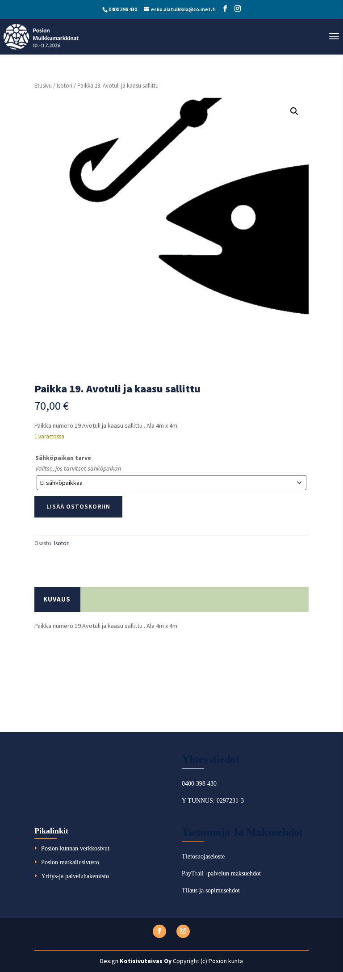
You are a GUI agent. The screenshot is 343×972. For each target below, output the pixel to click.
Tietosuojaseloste (203, 856)
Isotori (64, 85)
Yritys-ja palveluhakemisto (75, 876)
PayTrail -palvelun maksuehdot (221, 873)
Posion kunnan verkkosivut (75, 848)
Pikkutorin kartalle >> (70, 668)
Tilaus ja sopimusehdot (211, 890)
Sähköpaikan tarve (63, 458)
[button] (294, 111)
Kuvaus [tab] (57, 599)
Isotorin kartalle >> (66, 697)
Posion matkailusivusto (70, 862)
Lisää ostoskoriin (78, 506)
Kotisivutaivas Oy (146, 961)
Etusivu (43, 85)
